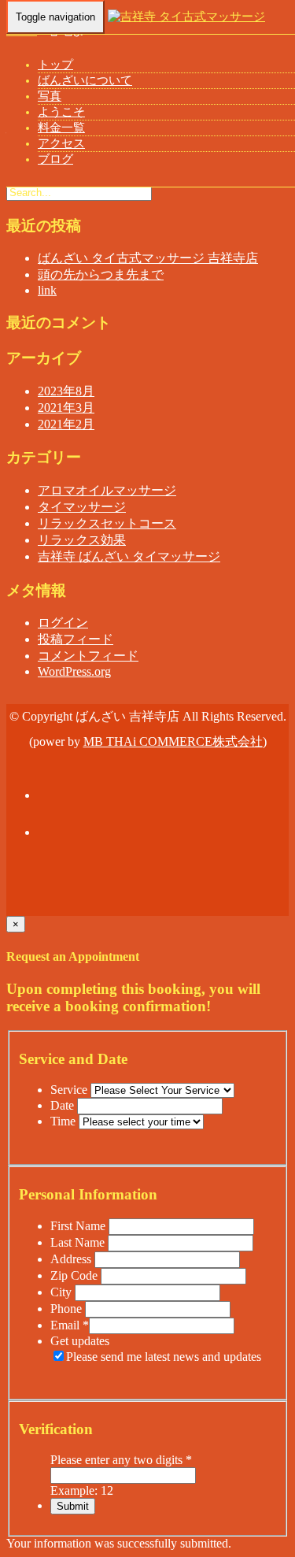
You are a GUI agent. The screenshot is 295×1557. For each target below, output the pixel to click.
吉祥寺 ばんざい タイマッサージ (129, 556)
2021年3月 (66, 407)
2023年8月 (66, 391)
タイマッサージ (82, 506)
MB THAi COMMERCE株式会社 (173, 741)
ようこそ (61, 112)
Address (72, 1259)
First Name (79, 1226)
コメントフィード (88, 655)
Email (69, 1325)
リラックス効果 (82, 540)
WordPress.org (74, 671)
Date (63, 1105)
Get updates (79, 1341)
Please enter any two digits (121, 1459)
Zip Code (75, 1275)
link (47, 290)
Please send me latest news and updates (163, 1356)
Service (70, 1089)
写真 (49, 96)
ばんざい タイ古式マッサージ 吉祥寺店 (148, 258)
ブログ (55, 159)
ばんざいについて (85, 80)
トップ (55, 64)
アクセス (61, 143)
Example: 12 (81, 1490)
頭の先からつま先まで (101, 274)
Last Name (79, 1242)
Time (64, 1121)
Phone (67, 1308)
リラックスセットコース (107, 523)
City (62, 1292)
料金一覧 (61, 127)
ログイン (63, 622)
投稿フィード (75, 639)
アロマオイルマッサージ (107, 490)
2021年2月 (66, 424)
